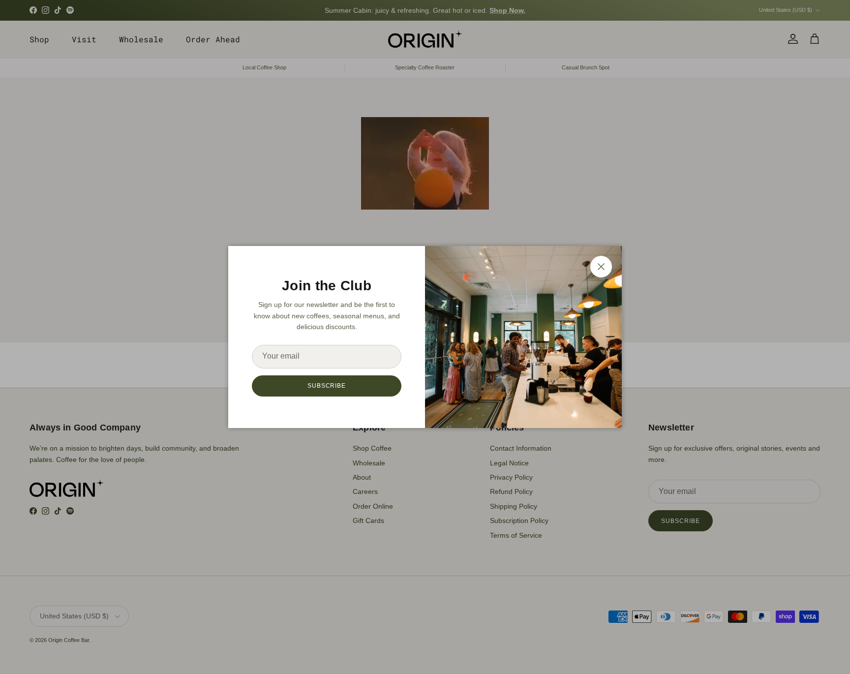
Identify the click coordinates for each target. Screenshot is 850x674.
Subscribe (326, 385)
